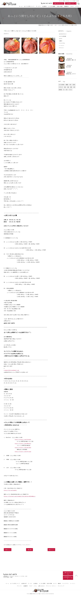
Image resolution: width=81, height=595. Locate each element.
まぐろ (11, 544)
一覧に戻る (29, 549)
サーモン (70, 89)
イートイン (24, 544)
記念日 (74, 84)
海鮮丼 (14, 544)
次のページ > (51, 549)
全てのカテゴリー (63, 34)
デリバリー (28, 544)
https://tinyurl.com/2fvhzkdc (23, 439)
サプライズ (61, 87)
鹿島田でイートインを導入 (10, 532)
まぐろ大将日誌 (7, 544)
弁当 (66, 89)
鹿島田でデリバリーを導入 (10, 536)
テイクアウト (18, 544)
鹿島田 (67, 84)
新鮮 (71, 87)
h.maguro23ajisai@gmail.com (11, 370)
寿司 (70, 84)
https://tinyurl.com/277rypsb (23, 451)
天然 (74, 87)
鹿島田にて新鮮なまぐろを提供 (11, 521)
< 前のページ (7, 549)
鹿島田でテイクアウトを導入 (11, 528)
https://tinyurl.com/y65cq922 (23, 447)
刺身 (68, 87)
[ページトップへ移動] (76, 575)
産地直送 (60, 89)
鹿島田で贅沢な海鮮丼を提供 (11, 524)
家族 (65, 87)
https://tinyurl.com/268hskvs (23, 443)
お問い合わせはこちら (58, 3)
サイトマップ (61, 586)
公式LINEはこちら (70, 3)
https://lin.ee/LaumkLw (10, 490)
